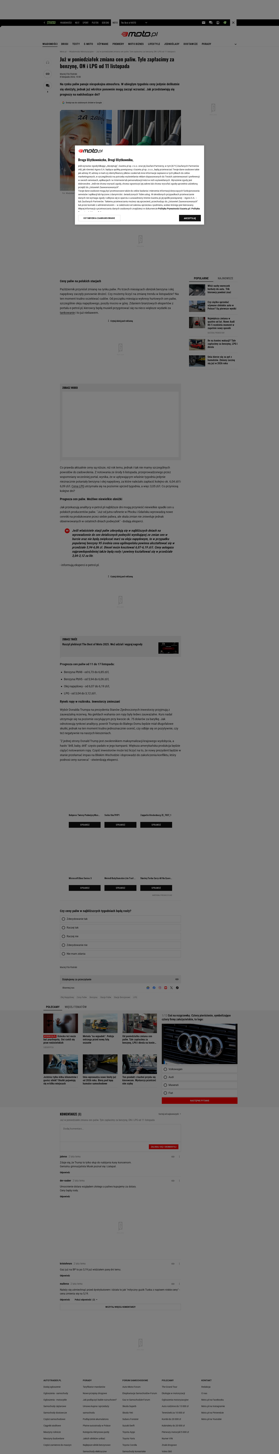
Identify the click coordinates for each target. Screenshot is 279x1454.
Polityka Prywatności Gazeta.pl (174, 208)
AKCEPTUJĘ (190, 218)
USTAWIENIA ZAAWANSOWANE (99, 218)
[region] (139, 185)
